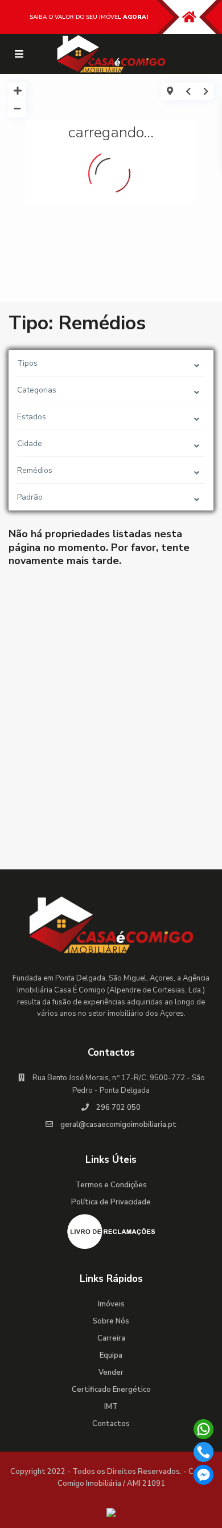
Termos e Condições (111, 1185)
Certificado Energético (111, 1389)
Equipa (111, 1355)
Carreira (111, 1338)
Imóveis (111, 1304)
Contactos (111, 1424)
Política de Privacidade (111, 1202)
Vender (111, 1372)
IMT (111, 1407)
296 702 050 (118, 1107)
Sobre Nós (111, 1321)
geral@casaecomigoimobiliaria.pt (118, 1125)
